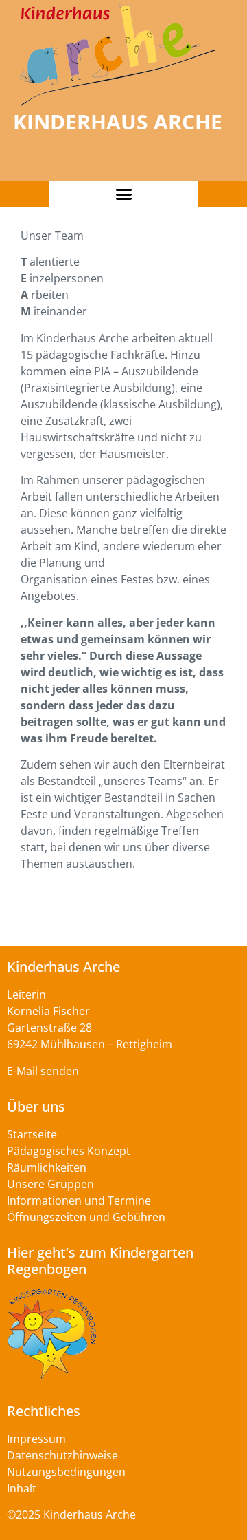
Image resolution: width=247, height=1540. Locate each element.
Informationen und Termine (79, 1200)
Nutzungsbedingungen (66, 1471)
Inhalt (21, 1488)
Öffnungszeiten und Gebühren (86, 1217)
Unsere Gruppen (50, 1184)
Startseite (32, 1134)
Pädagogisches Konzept (68, 1150)
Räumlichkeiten (46, 1167)
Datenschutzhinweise (62, 1455)
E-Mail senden (43, 1071)
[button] (123, 194)
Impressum (36, 1438)
